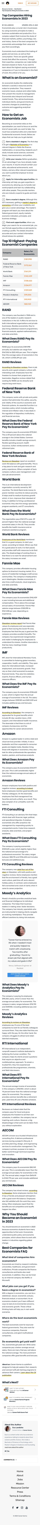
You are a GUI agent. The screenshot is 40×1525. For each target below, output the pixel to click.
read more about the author (14, 1447)
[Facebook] (13, 1508)
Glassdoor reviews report (12, 623)
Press (20, 1491)
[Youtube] (27, 1508)
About (20, 1475)
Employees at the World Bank (13, 540)
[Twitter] (5, 1451)
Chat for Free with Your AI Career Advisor (20, 975)
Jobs (20, 1479)
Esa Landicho (9, 25)
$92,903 (27, 299)
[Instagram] (7, 1451)
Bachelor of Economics (19, 145)
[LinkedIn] (8, 1451)
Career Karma (27, 1430)
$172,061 (28, 265)
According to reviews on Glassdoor (16, 1022)
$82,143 (27, 304)
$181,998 (28, 259)
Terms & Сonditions (20, 1496)
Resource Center (20, 1487)
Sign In (20, 3)
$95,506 (27, 295)
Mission (20, 1483)
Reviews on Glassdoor (11, 461)
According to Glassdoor (11, 713)
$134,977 (28, 285)
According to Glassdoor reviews (14, 367)
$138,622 (28, 281)
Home (20, 1471)
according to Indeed (25, 788)
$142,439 (28, 276)
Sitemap (20, 1500)
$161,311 (27, 271)
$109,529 (28, 290)
